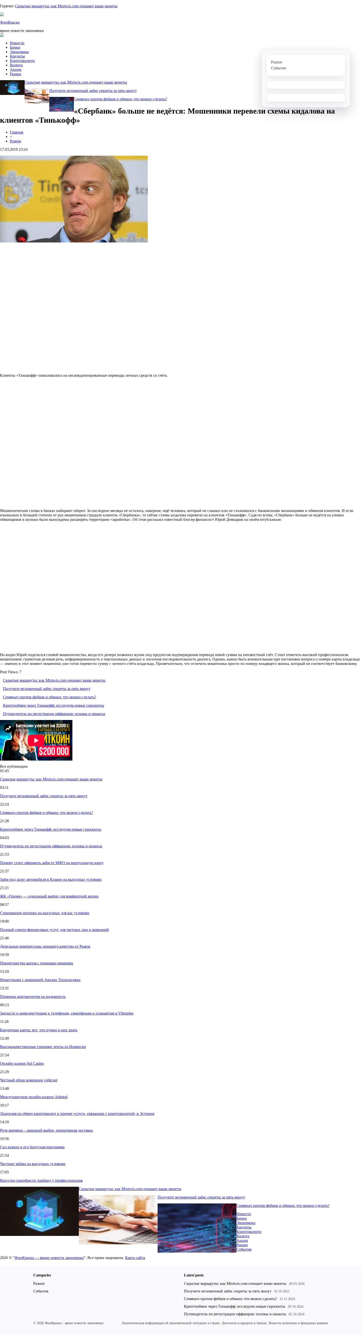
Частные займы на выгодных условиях (33, 1164)
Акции (15, 69)
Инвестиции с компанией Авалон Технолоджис (40, 980)
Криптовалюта (22, 61)
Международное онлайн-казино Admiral (33, 1097)
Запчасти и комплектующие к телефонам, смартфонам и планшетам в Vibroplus (66, 1013)
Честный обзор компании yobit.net (28, 1080)
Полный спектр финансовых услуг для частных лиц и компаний (54, 930)
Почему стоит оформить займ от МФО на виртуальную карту (52, 863)
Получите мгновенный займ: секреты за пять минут (93, 91)
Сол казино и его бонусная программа (32, 1147)
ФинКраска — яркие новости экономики (49, 1258)
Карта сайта (135, 1258)
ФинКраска (9, 22)
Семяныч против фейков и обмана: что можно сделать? (120, 99)
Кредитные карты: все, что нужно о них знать (38, 1030)
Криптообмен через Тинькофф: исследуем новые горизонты (53, 705)
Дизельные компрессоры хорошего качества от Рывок (45, 946)
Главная (16, 132)
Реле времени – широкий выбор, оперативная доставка (46, 1130)
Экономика (19, 52)
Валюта (16, 65)
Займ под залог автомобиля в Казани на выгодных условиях (51, 879)
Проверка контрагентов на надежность (33, 996)
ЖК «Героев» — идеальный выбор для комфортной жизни (49, 896)
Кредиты (17, 56)
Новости (17, 43)
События (243, 1249)
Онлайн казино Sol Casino (22, 1063)
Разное (15, 141)
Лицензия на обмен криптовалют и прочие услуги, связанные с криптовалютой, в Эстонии (77, 1113)
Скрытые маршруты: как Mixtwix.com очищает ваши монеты (66, 6)
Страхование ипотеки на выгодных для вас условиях (44, 913)
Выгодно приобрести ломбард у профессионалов (41, 1180)
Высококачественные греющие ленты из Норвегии (43, 1047)
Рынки (15, 74)
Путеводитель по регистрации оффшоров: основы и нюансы (54, 714)
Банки (15, 47)
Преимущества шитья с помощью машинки (36, 963)
